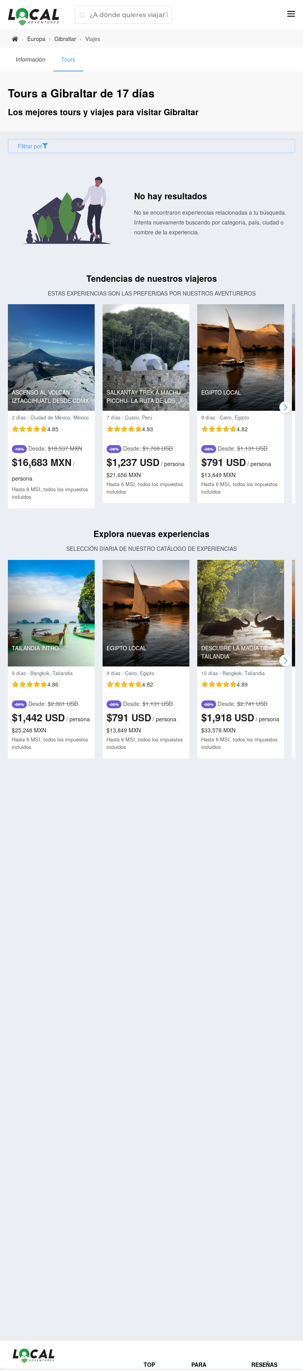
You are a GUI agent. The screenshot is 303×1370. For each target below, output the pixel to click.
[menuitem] (30, 59)
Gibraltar (65, 39)
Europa (36, 39)
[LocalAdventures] (37, 17)
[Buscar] (82, 15)
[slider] (35, 429)
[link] (15, 39)
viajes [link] (92, 38)
